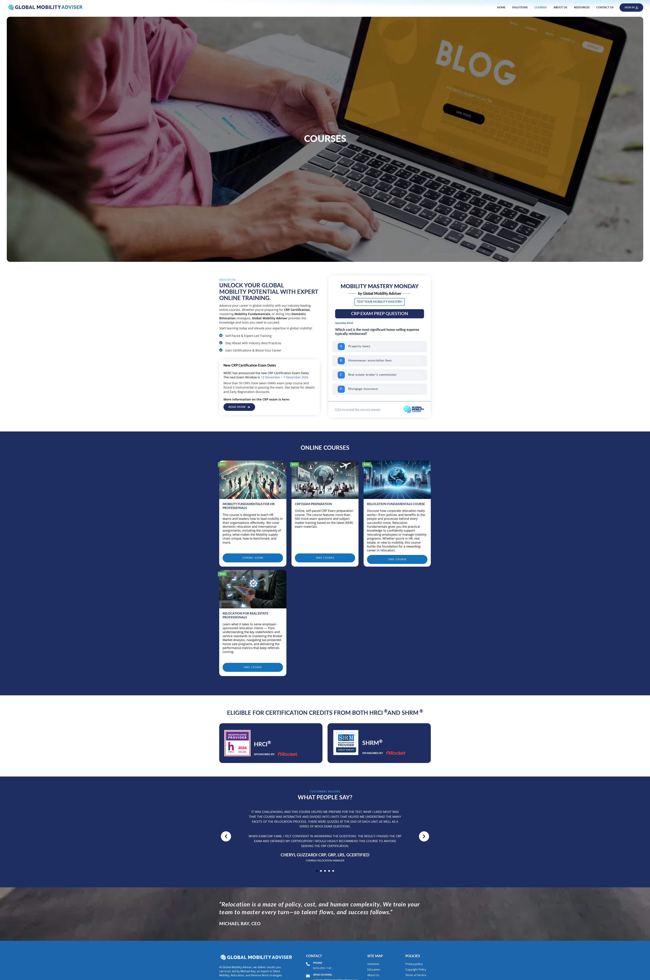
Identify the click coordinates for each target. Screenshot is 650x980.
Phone (317, 963)
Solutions (520, 7)
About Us (560, 7)
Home (501, 7)
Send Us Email (322, 975)
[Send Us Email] (308, 976)
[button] (226, 836)
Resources (582, 7)
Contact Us (605, 7)
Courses (540, 7)
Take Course (325, 558)
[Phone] (308, 964)
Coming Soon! (253, 558)
